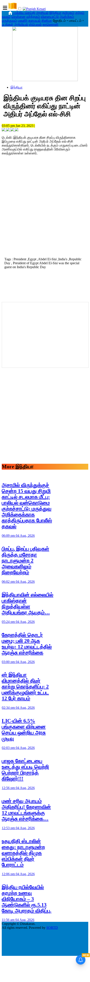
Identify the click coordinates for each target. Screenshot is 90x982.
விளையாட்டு (50, 17)
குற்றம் (79, 13)
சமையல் (34, 20)
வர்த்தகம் (33, 17)
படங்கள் (7, 24)
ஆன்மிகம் (67, 17)
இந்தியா (55, 13)
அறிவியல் (21, 24)
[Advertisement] (45, 207)
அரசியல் (42, 13)
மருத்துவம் (9, 20)
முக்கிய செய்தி (24, 13)
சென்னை (18, 17)
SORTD (52, 927)
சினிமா (47, 20)
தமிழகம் (68, 13)
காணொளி (50, 24)
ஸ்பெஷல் (35, 24)
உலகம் (6, 17)
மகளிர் (23, 20)
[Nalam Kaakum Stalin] (45, 80)
